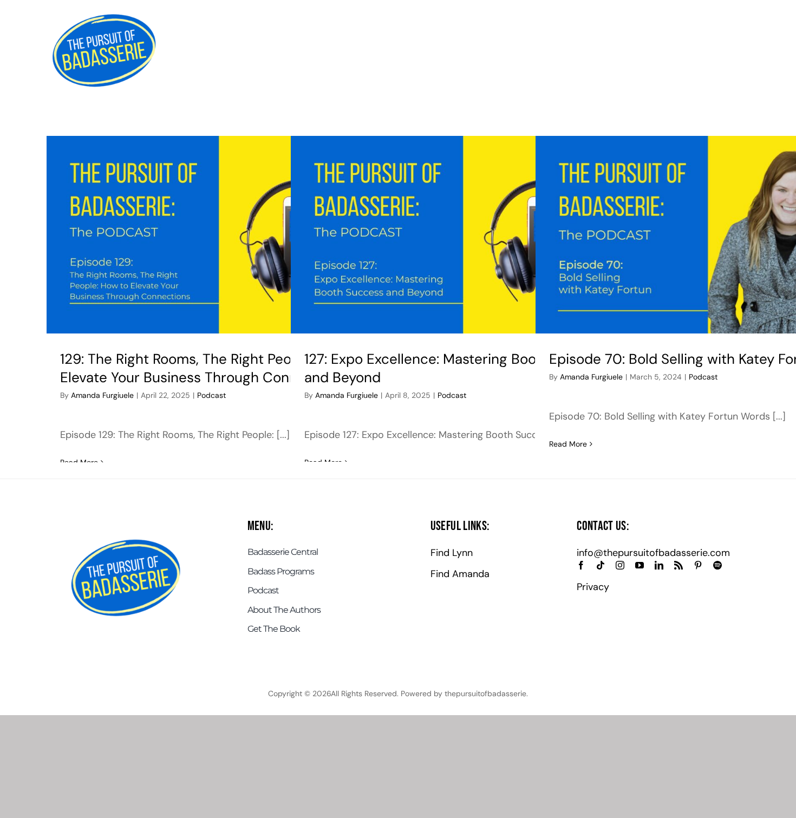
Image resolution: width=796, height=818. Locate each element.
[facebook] (581, 565)
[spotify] (717, 565)
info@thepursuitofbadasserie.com (653, 552)
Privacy (593, 586)
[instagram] (620, 565)
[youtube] (639, 565)
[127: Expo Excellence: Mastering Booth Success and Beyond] (459, 234)
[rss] (678, 565)
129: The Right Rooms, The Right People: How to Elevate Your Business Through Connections (212, 368)
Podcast (211, 395)
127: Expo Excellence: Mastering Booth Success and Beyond (456, 368)
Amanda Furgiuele (102, 395)
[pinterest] (698, 565)
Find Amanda (460, 573)
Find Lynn (451, 552)
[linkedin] (659, 565)
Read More (568, 444)
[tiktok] (600, 565)
